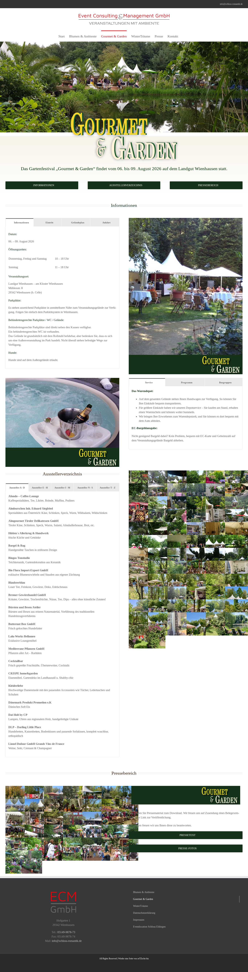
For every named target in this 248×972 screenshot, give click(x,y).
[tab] (19, 222)
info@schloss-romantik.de (231, 4)
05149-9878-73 (66, 932)
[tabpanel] (62, 297)
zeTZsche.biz (143, 958)
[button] (184, 36)
